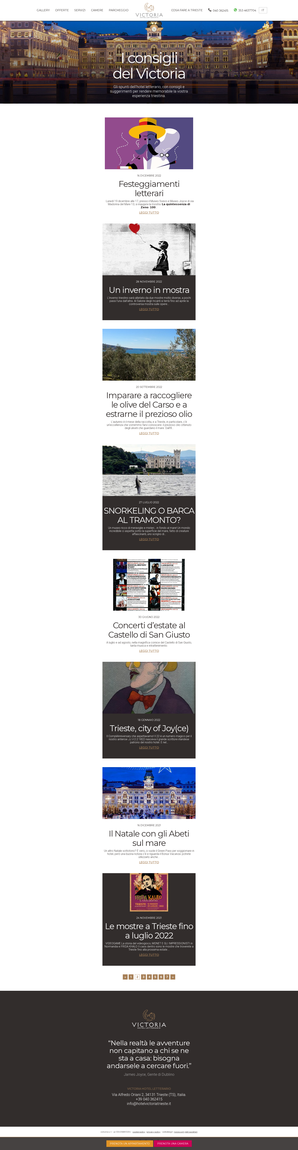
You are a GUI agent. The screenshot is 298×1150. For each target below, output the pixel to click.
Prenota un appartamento (130, 1143)
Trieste (187, 10)
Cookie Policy (139, 1131)
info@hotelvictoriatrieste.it (149, 1103)
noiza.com (179, 1131)
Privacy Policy (153, 1131)
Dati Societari (191, 1131)
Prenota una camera (172, 1143)
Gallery (43, 10)
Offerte (62, 10)
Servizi (80, 10)
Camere (97, 10)
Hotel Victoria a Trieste (149, 10)
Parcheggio (118, 10)
